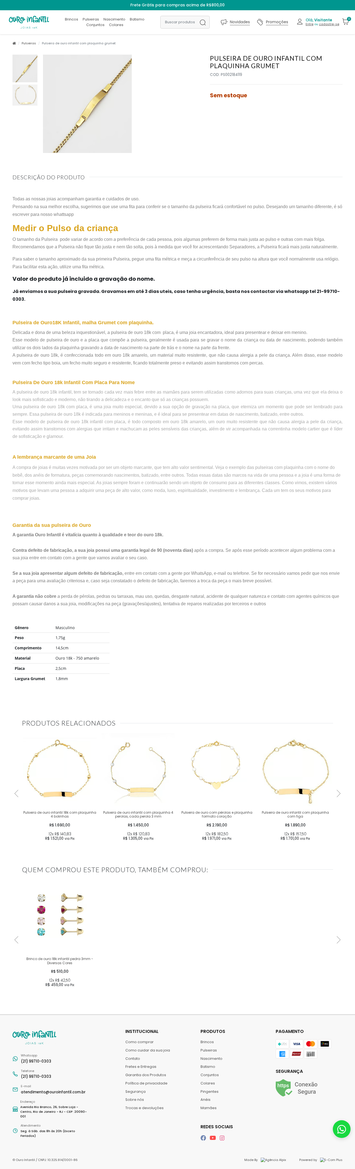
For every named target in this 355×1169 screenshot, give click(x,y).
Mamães (209, 1108)
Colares (116, 24)
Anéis (206, 1099)
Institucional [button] (142, 1031)
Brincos (71, 19)
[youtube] (213, 1138)
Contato (132, 1058)
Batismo (137, 19)
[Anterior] (16, 793)
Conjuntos (95, 24)
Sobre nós (134, 1099)
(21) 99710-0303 (36, 1058)
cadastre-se (329, 24)
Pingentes (210, 1091)
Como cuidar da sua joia (147, 1050)
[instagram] (222, 1138)
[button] (318, 22)
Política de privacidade (146, 1083)
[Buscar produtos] (203, 22)
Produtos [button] (213, 1031)
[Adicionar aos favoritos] (29, 738)
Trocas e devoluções (144, 1108)
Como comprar (139, 1042)
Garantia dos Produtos (145, 1075)
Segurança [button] (289, 1071)
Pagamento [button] (290, 1031)
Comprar (59, 848)
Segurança (135, 1091)
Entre (309, 24)
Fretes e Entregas (140, 1066)
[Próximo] (339, 793)
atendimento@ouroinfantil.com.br (53, 1089)
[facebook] (204, 1138)
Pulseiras (91, 19)
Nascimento (114, 19)
